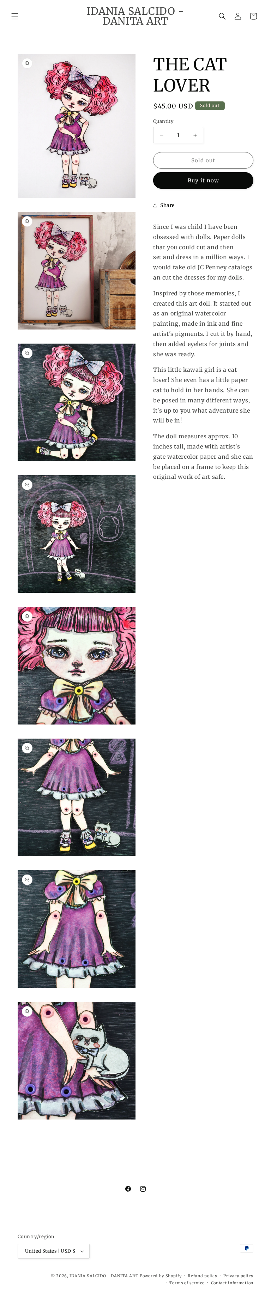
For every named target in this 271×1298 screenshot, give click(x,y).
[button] (15, 16)
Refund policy (202, 1275)
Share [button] (167, 205)
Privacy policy (238, 1275)
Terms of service (187, 1282)
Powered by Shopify (161, 1275)
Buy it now (203, 180)
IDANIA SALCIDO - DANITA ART (104, 1275)
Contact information (232, 1282)
